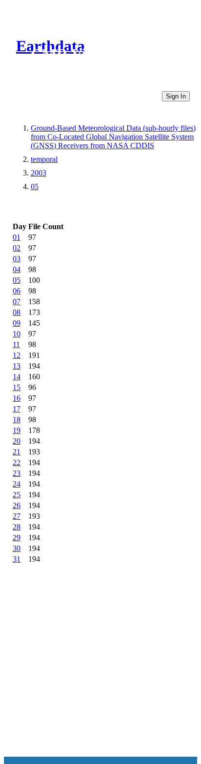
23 (16, 473)
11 (16, 344)
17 (16, 409)
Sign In (176, 96)
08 (16, 312)
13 (16, 366)
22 (16, 462)
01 (16, 237)
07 (16, 301)
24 (16, 484)
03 (16, 259)
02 (16, 248)
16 (16, 398)
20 (16, 441)
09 (16, 323)
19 (16, 430)
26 (16, 505)
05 (35, 186)
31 (16, 559)
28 (16, 527)
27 (16, 516)
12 (16, 355)
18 (16, 419)
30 (16, 548)
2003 (38, 173)
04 (16, 269)
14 (16, 376)
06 (16, 291)
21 (16, 452)
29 (16, 537)
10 (16, 334)
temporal (44, 159)
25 (16, 494)
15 (16, 387)
